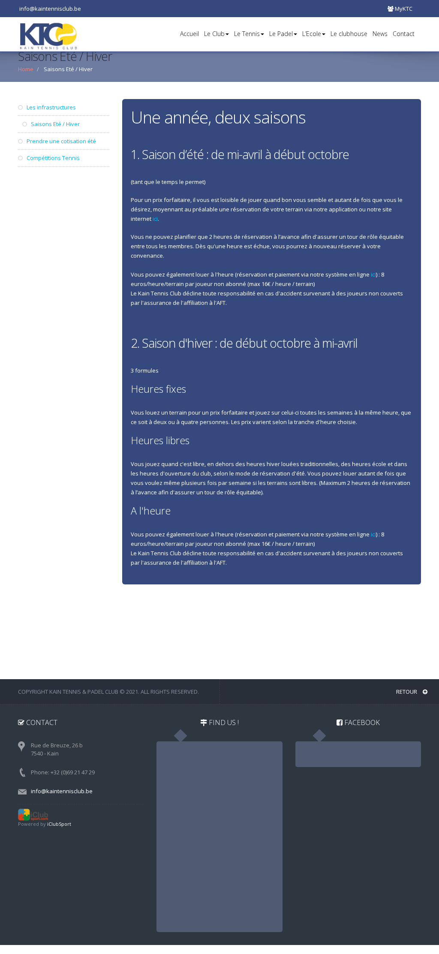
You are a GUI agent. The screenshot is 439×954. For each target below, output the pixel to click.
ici (155, 219)
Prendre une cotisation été (60, 141)
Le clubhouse (349, 34)
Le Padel (281, 34)
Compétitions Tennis (52, 158)
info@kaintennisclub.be (62, 791)
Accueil (189, 34)
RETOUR (407, 691)
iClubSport (59, 824)
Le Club (214, 34)
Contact (404, 34)
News (380, 34)
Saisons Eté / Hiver (55, 124)
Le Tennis (247, 34)
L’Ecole (311, 34)
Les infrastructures (50, 107)
